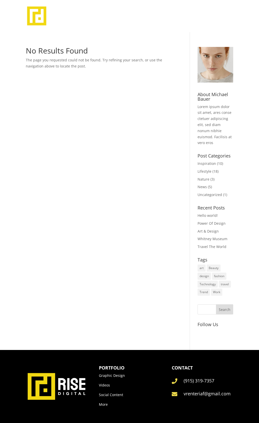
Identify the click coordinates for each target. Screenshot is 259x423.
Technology (208, 284)
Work (216, 292)
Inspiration (207, 163)
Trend (204, 292)
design (204, 276)
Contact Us (187, 15)
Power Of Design (212, 223)
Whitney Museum (212, 238)
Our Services (158, 15)
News (202, 186)
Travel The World (212, 246)
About (134, 15)
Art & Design (208, 231)
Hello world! (208, 215)
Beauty (214, 268)
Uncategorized (210, 194)
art (202, 268)
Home (117, 15)
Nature (203, 179)
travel (225, 284)
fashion (219, 276)
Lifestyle (204, 171)
